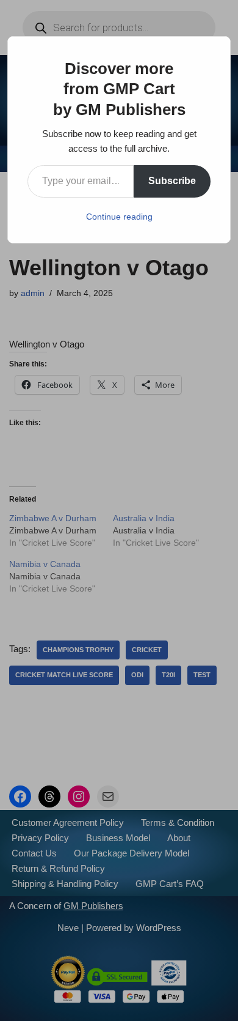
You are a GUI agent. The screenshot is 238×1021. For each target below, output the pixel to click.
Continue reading (119, 216)
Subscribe (172, 181)
